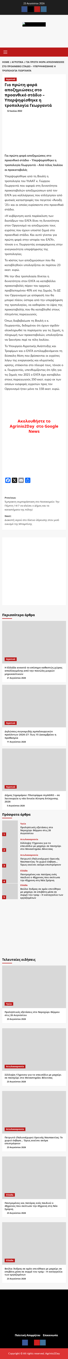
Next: (32, 520)
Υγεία (23, 823)
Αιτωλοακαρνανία (29, 839)
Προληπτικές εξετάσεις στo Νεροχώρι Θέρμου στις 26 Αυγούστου (36, 830)
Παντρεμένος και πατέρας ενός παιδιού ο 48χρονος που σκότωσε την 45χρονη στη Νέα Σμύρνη (40, 877)
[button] (5, 52)
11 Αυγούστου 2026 (16, 741)
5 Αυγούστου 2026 (16, 805)
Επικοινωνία (50, 1335)
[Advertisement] (34, 571)
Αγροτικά (10, 79)
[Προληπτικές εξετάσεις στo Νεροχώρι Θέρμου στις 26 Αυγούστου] (10, 828)
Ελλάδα (24, 870)
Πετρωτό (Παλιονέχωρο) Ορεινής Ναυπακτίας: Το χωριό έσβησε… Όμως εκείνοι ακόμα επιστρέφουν (40, 861)
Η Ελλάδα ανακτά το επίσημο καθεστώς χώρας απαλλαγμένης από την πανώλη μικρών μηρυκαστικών (33, 671)
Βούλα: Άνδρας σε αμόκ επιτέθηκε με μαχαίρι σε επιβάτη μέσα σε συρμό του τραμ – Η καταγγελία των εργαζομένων (41, 893)
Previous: (32, 503)
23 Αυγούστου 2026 (16, 1019)
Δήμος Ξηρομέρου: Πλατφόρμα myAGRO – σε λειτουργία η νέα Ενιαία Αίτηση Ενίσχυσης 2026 (32, 798)
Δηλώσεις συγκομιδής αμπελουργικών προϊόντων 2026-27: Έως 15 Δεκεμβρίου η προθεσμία (30, 734)
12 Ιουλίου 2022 (14, 111)
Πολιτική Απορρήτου (27, 1335)
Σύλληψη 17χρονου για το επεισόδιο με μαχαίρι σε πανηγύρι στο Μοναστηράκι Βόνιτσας (40, 845)
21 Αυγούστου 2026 (16, 678)
